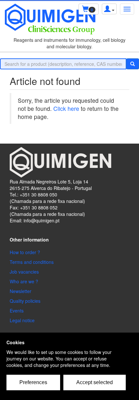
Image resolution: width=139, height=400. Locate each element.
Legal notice (22, 320)
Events (17, 310)
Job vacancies (24, 271)
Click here (66, 108)
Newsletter (20, 291)
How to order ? (25, 252)
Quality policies (25, 301)
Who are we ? (24, 281)
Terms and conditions (32, 262)
